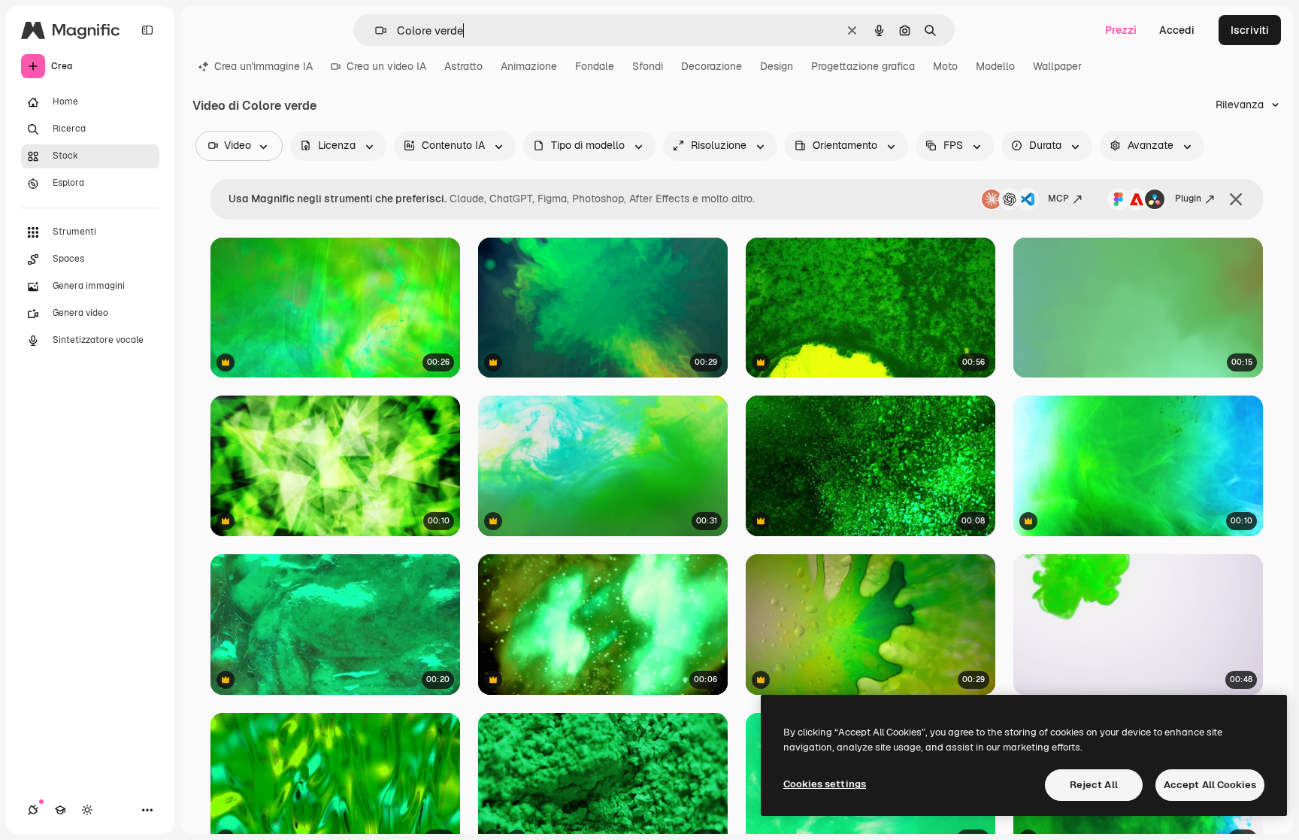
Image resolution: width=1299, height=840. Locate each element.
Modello (995, 66)
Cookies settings (824, 784)
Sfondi (647, 66)
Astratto (463, 66)
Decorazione (711, 66)
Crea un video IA (386, 66)
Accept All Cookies (1210, 784)
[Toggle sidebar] (147, 30)
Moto (945, 66)
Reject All (1094, 784)
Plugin (1188, 199)
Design (776, 66)
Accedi (1177, 30)
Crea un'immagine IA (263, 66)
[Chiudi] (1236, 199)
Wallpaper (1057, 66)
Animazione (529, 66)
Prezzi (1121, 30)
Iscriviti (1250, 30)
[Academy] (60, 810)
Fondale (594, 66)
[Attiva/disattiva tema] (87, 810)
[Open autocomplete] (374, 30)
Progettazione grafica (863, 66)
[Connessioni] (33, 810)
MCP (1058, 199)
